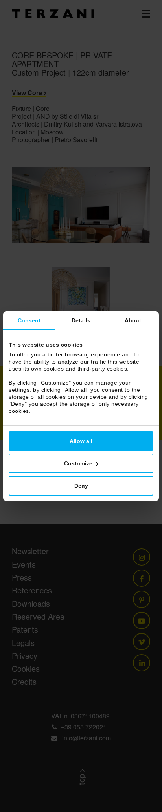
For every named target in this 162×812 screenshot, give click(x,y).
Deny (81, 486)
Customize (78, 463)
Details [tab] (81, 320)
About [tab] (133, 320)
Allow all (81, 441)
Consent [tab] (29, 320)
